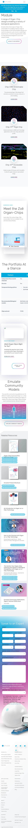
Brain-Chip (17, 756)
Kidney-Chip (17, 761)
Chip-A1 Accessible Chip (6, 763)
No (16, 11)
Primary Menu (24, 2)
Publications (17, 781)
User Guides (3, 819)
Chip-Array (3, 765)
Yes (12, 11)
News (2, 807)
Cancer (2, 781)
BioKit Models (18, 754)
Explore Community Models (14, 423)
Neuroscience (4, 794)
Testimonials (4, 811)
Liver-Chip (17, 763)
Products (4, 752)
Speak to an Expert (18, 366)
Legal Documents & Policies (7, 827)
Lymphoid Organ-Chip (19, 773)
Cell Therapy (4, 783)
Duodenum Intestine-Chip (20, 759)
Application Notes (18, 783)
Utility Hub (17, 814)
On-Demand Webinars (19, 787)
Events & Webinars (5, 809)
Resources (17, 778)
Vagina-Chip (17, 775)
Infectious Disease (5, 790)
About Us (3, 802)
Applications (4, 778)
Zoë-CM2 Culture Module (6, 756)
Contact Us (18, 822)
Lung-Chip (17, 771)
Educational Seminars (19, 785)
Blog (16, 789)
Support (3, 814)
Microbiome (3, 792)
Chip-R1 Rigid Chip (5, 760)
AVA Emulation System (6, 754)
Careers (3, 804)
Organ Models (18, 752)
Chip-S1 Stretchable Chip (6, 758)
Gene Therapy (4, 785)
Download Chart (9, 356)
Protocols (3, 817)
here (12, 7)
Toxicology (3, 797)
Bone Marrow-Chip (19, 769)
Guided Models (18, 766)
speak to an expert (14, 41)
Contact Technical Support (20, 816)
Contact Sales (19, 820)
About (3, 800)
